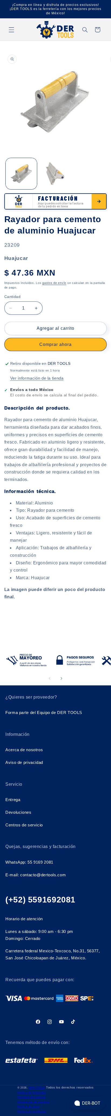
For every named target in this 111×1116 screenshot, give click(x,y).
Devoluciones (18, 812)
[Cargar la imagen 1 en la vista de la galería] (21, 173)
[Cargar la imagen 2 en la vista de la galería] (55, 173)
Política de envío (29, 1106)
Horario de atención (24, 919)
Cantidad (12, 297)
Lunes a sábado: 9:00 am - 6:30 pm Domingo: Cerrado (39, 935)
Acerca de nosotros (24, 750)
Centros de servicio (24, 825)
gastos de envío (54, 282)
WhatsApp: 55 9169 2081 (29, 862)
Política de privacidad (32, 1092)
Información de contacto (33, 1102)
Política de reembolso (32, 1111)
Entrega (12, 800)
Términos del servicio (32, 1097)
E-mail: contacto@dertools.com (35, 875)
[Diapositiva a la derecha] (61, 679)
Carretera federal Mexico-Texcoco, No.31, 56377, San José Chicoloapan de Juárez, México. (52, 954)
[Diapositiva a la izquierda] (50, 679)
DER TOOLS (37, 1087)
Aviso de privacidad (24, 762)
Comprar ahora (55, 344)
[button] (11, 29)
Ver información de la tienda (37, 378)
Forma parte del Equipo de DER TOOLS (43, 712)
